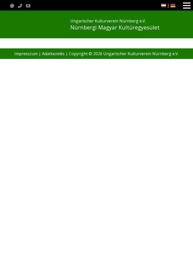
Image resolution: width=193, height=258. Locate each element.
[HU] (163, 5)
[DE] (172, 5)
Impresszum (26, 53)
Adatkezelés (53, 53)
